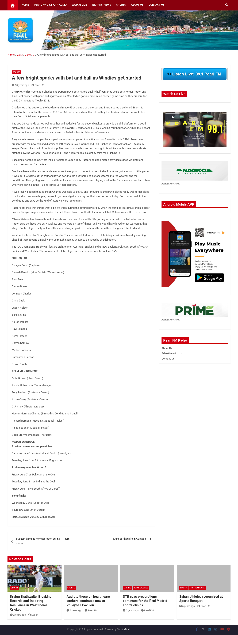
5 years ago (76, 610)
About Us (137, 4)
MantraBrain (124, 629)
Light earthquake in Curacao (129, 538)
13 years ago (22, 85)
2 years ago (19, 614)
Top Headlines (141, 588)
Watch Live (79, 4)
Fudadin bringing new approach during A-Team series (43, 541)
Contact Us (156, 4)
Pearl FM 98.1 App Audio (50, 4)
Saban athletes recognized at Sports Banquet (201, 599)
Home (25, 4)
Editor (34, 614)
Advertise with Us (172, 353)
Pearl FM (39, 85)
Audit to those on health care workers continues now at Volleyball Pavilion (88, 601)
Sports (121, 4)
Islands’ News (101, 4)
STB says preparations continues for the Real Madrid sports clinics (145, 601)
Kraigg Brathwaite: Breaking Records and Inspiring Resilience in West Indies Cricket (31, 603)
